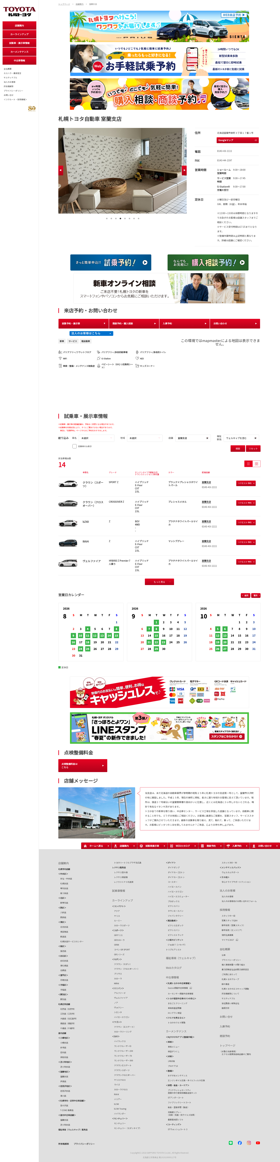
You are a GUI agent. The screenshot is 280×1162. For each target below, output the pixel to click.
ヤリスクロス (119, 1079)
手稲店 (62, 989)
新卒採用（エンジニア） (231, 930)
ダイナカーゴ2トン (175, 872)
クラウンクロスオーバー (124, 1075)
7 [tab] (134, 217)
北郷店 (62, 970)
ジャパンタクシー (174, 915)
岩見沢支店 (64, 1090)
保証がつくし (173, 1051)
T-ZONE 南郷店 (65, 1110)
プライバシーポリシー (13, 91)
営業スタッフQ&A (228, 920)
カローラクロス (120, 1089)
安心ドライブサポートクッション (235, 881)
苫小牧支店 (64, 1066)
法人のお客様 (9, 82)
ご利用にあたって (228, 974)
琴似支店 (63, 888)
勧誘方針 (224, 1008)
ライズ (116, 1084)
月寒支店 (63, 980)
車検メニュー (173, 1046)
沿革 (223, 955)
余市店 (62, 1047)
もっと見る (159, 581)
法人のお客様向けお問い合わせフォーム (238, 901)
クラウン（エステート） (123, 1026)
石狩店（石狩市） (67, 1009)
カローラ (117, 978)
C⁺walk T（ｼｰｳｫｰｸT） (176, 944)
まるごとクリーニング (176, 1003)
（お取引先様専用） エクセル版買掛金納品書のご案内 (235, 1052)
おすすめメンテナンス (176, 1075)
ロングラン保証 (173, 1012)
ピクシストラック (174, 935)
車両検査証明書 (173, 1008)
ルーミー (117, 920)
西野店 (62, 917)
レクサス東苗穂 (120, 877)
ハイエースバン (173, 886)
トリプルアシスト (173, 949)
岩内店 (62, 1052)
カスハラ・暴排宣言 (12, 73)
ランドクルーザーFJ (121, 1046)
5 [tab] (125, 217)
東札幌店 (63, 965)
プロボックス (173, 901)
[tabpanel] (122, 171)
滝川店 (62, 1095)
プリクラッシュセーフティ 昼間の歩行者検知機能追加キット (181, 1091)
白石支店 (63, 960)
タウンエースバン (174, 910)
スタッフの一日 (227, 915)
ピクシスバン (173, 906)
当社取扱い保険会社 (229, 1003)
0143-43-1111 (224, 151)
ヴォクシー (118, 1007)
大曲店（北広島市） (68, 1018)
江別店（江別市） (67, 1013)
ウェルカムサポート (229, 872)
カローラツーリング (122, 1031)
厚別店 (62, 999)
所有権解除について (229, 993)
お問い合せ (8, 95)
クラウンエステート (123, 1065)
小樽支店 (63, 1042)
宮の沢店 (63, 1105)
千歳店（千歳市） (67, 1028)
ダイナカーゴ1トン (175, 877)
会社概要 (8, 69)
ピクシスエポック (174, 925)
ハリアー (117, 1099)
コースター (171, 881)
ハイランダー (119, 1113)
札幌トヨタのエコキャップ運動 (234, 988)
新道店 (62, 936)
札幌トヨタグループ (229, 979)
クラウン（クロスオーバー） (126, 968)
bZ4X (115, 1104)
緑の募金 (224, 984)
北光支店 (63, 926)
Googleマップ (225, 140)
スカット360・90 (228, 862)
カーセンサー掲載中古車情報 (179, 993)
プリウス (117, 973)
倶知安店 (63, 1057)
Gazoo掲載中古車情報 (177, 988)
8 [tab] (138, 217)
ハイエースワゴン (120, 1017)
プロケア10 (172, 1066)
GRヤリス (117, 935)
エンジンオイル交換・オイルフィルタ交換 (185, 1080)
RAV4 (115, 1094)
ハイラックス (119, 1041)
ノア (115, 1002)
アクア (116, 911)
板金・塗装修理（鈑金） (177, 1107)
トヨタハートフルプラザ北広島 (126, 862)
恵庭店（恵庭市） (67, 1023)
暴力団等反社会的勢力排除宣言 (234, 969)
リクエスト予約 (244, 483)
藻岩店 (62, 951)
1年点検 (170, 1061)
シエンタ (117, 1012)
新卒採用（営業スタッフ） (232, 925)
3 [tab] (115, 217)
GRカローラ (118, 940)
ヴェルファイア (120, 997)
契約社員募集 (226, 935)
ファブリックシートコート (178, 1102)
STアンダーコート (175, 1097)
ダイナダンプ (173, 867)
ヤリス (116, 915)
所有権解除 (8, 86)
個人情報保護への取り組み (232, 964)
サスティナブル (10, 78)
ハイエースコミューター (178, 896)
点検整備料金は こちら (69, 765)
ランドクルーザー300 (122, 1060)
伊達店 (62, 1081)
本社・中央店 (65, 878)
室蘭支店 (206, 482)
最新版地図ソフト (174, 1119)
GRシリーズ (118, 954)
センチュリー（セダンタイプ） (126, 1128)
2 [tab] (111, 217)
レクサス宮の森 (120, 872)
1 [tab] (106, 217)
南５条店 (63, 893)
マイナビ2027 (227, 940)
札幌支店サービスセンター (71, 941)
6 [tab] (129, 217)
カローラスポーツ (121, 925)
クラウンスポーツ (122, 1070)
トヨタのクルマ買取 (175, 1022)
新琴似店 (63, 902)
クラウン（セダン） (122, 964)
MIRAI (115, 983)
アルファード (119, 992)
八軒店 (62, 912)
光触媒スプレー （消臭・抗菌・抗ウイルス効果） (181, 1113)
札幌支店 (63, 883)
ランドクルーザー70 (122, 1055)
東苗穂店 (63, 931)
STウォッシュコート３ (177, 1129)
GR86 (115, 944)
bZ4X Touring (119, 1108)
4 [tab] (120, 217)
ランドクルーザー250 (122, 1050)
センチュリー (119, 1123)
